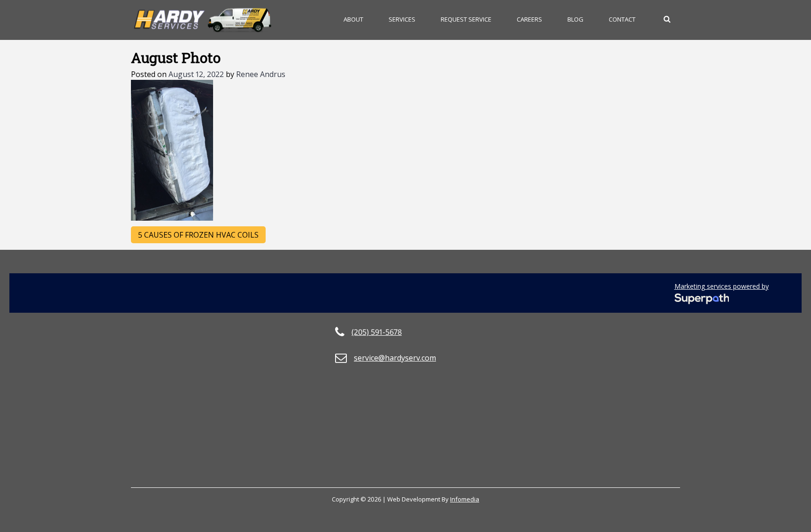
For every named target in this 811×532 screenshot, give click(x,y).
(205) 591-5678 (377, 332)
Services (402, 19)
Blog (575, 19)
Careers (529, 19)
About (353, 19)
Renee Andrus (260, 74)
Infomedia (464, 499)
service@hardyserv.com (395, 358)
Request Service (466, 19)
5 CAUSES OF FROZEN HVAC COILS (198, 235)
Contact (622, 19)
